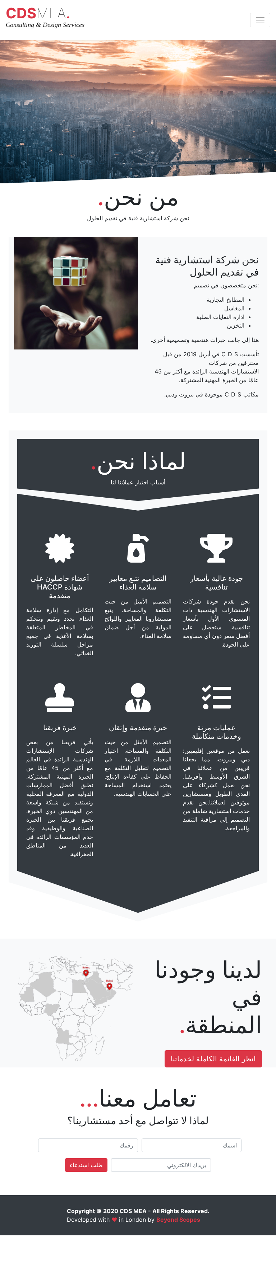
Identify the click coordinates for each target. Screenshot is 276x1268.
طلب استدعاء (86, 1165)
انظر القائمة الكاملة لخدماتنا (213, 1059)
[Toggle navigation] (260, 20)
